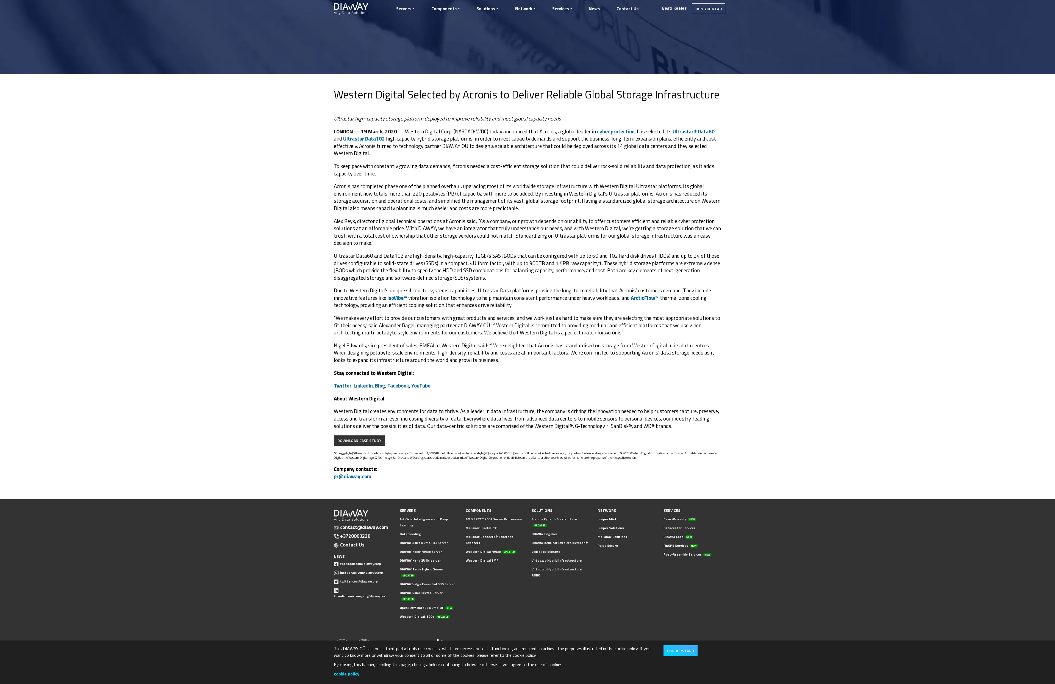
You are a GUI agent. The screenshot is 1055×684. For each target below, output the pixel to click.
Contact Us (627, 8)
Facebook (398, 385)
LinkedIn (363, 385)
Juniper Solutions (611, 528)
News (594, 8)
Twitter (342, 385)
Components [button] (444, 8)
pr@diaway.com (352, 476)
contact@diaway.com (364, 527)
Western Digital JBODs (424, 616)
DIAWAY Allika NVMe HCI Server (424, 542)
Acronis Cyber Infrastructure (554, 522)
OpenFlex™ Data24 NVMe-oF (426, 607)
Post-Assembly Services (686, 554)
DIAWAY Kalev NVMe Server (421, 551)
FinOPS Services (679, 545)
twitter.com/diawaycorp (359, 581)
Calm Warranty (679, 519)
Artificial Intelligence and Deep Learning (424, 522)
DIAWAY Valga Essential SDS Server (427, 584)
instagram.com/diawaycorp (361, 572)
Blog (380, 385)
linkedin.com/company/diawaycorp (360, 596)
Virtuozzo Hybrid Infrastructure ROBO (557, 572)
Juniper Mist (607, 519)
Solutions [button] (485, 8)
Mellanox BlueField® (481, 528)
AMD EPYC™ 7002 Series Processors (494, 519)
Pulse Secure (608, 545)
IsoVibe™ (397, 298)
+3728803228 (355, 536)
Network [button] (523, 8)
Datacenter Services (679, 528)
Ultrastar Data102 (364, 138)
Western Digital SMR (482, 560)
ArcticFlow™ (645, 298)
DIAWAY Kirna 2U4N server (420, 560)
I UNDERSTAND (680, 650)
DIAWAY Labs (677, 536)
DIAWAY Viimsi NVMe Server (421, 595)
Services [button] (560, 8)
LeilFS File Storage (546, 551)
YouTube (421, 385)
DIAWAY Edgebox (545, 534)
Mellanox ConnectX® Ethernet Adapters (489, 539)
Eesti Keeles (674, 8)
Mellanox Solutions (612, 536)
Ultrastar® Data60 (694, 131)
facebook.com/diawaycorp (360, 563)
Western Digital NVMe (490, 551)
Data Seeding (410, 534)
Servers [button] (403, 8)
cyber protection (616, 131)
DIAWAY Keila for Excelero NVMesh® (560, 542)
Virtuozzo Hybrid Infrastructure (557, 560)
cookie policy (346, 674)
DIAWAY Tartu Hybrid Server (421, 572)
